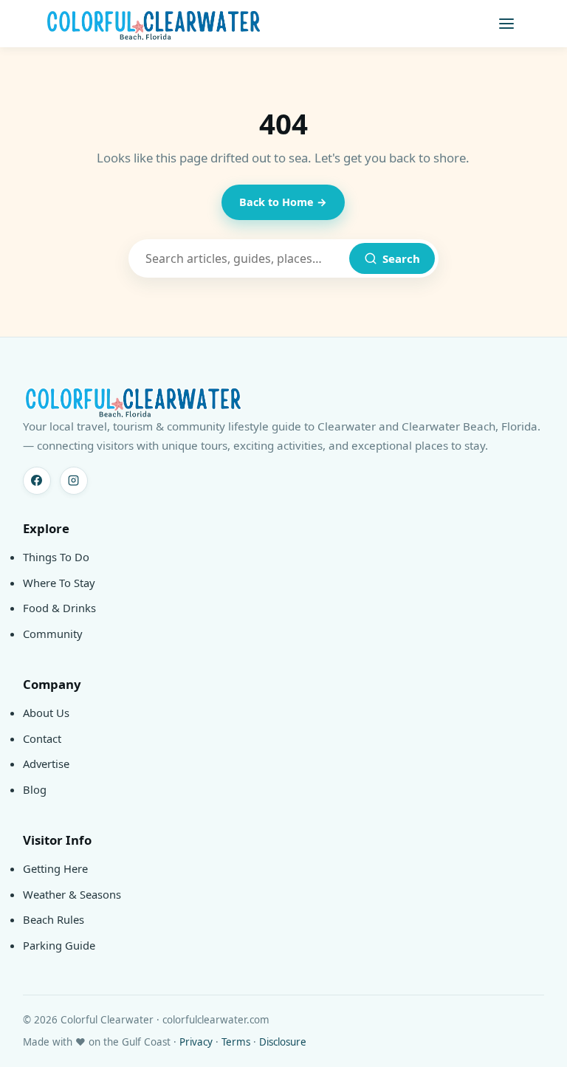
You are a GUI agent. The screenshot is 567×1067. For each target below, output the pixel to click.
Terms (235, 1042)
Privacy (196, 1042)
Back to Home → (283, 202)
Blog (35, 789)
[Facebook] (37, 481)
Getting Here (55, 868)
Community (53, 633)
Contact (42, 738)
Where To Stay (59, 582)
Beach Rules (53, 919)
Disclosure (282, 1042)
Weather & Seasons (72, 894)
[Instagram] (74, 481)
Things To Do (56, 556)
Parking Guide (59, 945)
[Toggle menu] (506, 23)
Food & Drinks (59, 607)
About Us (46, 712)
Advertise (46, 763)
